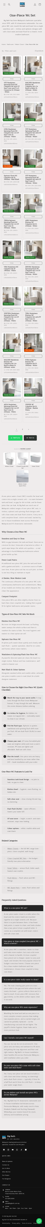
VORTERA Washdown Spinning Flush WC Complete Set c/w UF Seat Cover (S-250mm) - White (11, 317)
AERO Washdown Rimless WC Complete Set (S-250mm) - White (31, 223)
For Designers (6, 1179)
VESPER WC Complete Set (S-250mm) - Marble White (31, 407)
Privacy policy (16, 1223)
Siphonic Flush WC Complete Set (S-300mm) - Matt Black (11, 177)
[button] (4, 4)
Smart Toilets (12, 868)
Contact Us (5, 1165)
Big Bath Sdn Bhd (12, 1216)
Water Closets (12, 849)
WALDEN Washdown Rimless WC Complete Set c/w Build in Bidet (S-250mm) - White (32, 86)
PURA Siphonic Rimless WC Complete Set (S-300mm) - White (31, 362)
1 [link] (16, 429)
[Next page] (28, 429)
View (12, 79)
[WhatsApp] (17, 1149)
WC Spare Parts (13, 888)
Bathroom (10, 44)
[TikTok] (21, 1149)
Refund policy (6, 1223)
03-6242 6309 (9, 1198)
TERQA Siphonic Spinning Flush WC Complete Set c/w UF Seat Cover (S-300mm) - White (11, 224)
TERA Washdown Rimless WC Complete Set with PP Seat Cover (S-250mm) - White (33, 317)
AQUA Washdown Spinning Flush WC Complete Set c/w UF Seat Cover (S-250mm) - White (11, 408)
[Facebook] (4, 1149)
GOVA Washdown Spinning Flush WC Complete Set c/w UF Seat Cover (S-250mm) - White (11, 133)
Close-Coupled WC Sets (17, 858)
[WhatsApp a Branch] (39, 1221)
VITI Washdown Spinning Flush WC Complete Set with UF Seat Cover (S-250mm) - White (33, 133)
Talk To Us (16, 438)
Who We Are (6, 1172)
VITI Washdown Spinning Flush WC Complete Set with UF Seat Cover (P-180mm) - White (33, 179)
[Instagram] (8, 1149)
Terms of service (27, 1223)
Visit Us (31, 438)
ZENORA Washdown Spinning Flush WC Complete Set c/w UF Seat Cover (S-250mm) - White (32, 270)
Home (4, 44)
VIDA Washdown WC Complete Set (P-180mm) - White (11, 268)
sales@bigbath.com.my (12, 1203)
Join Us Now (6, 1168)
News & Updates (7, 1161)
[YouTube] (12, 1149)
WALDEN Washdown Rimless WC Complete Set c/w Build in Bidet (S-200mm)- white (11, 363)
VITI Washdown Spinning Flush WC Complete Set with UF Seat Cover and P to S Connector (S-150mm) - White (12, 87)
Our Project (5, 1175)
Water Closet (19, 44)
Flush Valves (12, 878)
